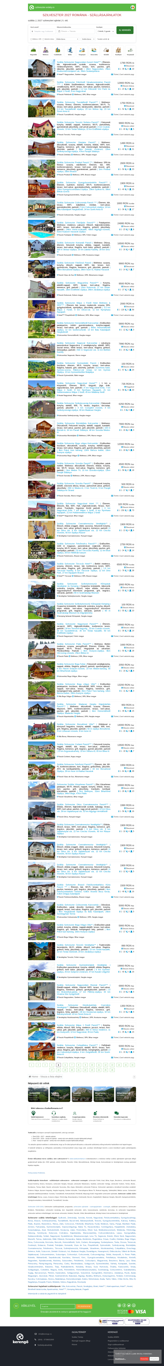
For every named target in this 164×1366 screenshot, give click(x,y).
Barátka (89, 1276)
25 (105, 1070)
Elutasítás (144, 1359)
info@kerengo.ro (45, 1334)
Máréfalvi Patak (129, 1224)
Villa (63, 1286)
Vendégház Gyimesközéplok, (69, 977)
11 (99, 1065)
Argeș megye (76, 756)
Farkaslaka (40, 1227)
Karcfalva (66, 1257)
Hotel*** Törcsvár (65, 576)
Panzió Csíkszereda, (66, 215)
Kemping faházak (74, 1289)
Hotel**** (62, 1289)
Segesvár (102, 1236)
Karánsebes (60, 1273)
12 (105, 1065)
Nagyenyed (55, 1236)
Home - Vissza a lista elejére (46, 1076)
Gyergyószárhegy (128, 1218)
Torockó (98, 1221)
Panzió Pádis (63, 656)
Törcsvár (58, 1248)
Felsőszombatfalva (111, 1218)
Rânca (55, 1224)
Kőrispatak (83, 1248)
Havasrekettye (94, 1227)
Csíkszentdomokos (106, 1233)
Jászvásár (43, 1276)
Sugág (30, 1273)
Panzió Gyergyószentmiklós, (69, 195)
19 (65, 1070)
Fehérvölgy (131, 1230)
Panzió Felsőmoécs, (66, 556)
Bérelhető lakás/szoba (37, 1289)
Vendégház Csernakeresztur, (69, 536)
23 (92, 1070)
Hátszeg (31, 1233)
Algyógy (81, 1276)
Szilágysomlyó (73, 1273)
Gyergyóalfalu (130, 1233)
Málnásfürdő (42, 1257)
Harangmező (103, 1251)
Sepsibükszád (54, 1257)
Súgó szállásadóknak (116, 1344)
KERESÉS (126, 30)
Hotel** (123, 1286)
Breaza (88, 1267)
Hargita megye (80, 114)
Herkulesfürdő (53, 1230)
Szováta (81, 1218)
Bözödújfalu (130, 1245)
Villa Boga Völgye (65, 696)
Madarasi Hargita (78, 1251)
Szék (78, 1242)
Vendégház (87, 1286)
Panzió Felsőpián (65, 235)
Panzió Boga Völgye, (66, 937)
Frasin (49, 1282)
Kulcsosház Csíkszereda (67, 917)
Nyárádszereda (45, 1261)
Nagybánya (32, 1282)
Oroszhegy (131, 1248)
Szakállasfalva (130, 1270)
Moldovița (121, 1230)
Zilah (61, 1224)
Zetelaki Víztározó (58, 1251)
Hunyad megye (86, 536)
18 (58, 1070)
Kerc (83, 1257)
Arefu (60, 1270)
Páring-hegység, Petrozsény (51, 1264)
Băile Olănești (58, 1239)
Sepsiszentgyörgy (69, 1227)
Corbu (66, 1264)
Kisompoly (81, 1282)
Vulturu (63, 1282)
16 (132, 1065)
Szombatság (103, 1270)
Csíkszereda (39, 1242)
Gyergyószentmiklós (111, 1221)
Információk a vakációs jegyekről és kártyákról (47, 1294)
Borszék (58, 1242)
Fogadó (86, 1289)
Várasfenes (94, 1248)
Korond (89, 1218)
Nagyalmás (71, 1282)
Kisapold (41, 1282)
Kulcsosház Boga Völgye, (68, 676)
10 (92, 1065)
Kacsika (31, 1279)
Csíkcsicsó (69, 1224)
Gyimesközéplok (53, 1227)
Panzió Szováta (64, 476)
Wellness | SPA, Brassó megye (84, 175)
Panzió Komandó (65, 255)
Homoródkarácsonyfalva (86, 1270)
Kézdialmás (122, 1257)
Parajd (118, 1224)
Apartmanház (52, 1289)
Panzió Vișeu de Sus (66, 275)
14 (119, 1065)
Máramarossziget (81, 1236)
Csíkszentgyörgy (97, 1254)
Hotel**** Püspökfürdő (66, 315)
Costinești (32, 1245)
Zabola (78, 1239)
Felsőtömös (79, 1261)
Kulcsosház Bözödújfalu (67, 435)
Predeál (50, 1245)
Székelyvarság (118, 1245)
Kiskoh (110, 1236)
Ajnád (133, 1273)
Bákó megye (79, 375)
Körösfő (132, 1257)
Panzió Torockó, (64, 135)
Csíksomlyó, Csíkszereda (78, 1254)
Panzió (79, 1286)
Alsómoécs (108, 1273)
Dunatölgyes (91, 1251)
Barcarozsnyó (40, 1273)
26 (112, 1070)
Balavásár (73, 1276)
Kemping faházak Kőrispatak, (69, 616)
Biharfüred (89, 1224)
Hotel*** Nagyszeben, (66, 74)
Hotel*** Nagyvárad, (66, 516)
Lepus (119, 1233)
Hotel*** (102, 1286)
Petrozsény (32, 1264)
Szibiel (46, 1236)
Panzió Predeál (64, 175)
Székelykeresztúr (71, 1248)
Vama (111, 1224)
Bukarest (49, 1267)
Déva (30, 1242)
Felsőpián (59, 1245)
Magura (54, 1270)
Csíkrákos (63, 1233)
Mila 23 (132, 1279)
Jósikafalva (130, 1227)
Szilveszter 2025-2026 (36, 1207)
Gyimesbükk (105, 1245)
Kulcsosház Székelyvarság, (68, 415)
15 (126, 1065)
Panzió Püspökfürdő (66, 1037)
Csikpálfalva (120, 1248)
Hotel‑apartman (113, 1286)
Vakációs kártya (49, 39)
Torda (116, 1242)
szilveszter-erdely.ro (44, 7)
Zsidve (84, 1279)
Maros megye (81, 355)
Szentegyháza (107, 1227)
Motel (95, 1286)
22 (85, 1070)
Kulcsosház (71, 1286)
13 (112, 1065)
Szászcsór (45, 1251)
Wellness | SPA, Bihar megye (85, 94)
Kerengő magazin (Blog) (81, 1341)
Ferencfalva (81, 1230)
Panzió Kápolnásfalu (66, 716)
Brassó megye (79, 556)
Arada (102, 1279)
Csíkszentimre (116, 1270)
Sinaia (133, 1267)
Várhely (113, 1264)
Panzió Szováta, (64, 496)
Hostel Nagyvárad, (65, 395)
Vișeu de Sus (80, 1245)
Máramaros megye (74, 736)
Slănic (114, 1279)
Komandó (68, 1245)
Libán (72, 1230)
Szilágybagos (33, 1270)
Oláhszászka (115, 1251)
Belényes (97, 1276)
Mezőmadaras (77, 1264)
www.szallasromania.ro (78, 1159)
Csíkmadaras (41, 1279)
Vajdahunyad (33, 1254)
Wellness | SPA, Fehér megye (85, 235)
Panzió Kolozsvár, (65, 295)
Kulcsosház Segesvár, (67, 355)
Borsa (30, 1221)
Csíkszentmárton (47, 1254)
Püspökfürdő (93, 1245)
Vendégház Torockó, (66, 957)
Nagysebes (32, 1261)
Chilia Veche (123, 1279)
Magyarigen (33, 1276)
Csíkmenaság (129, 1276)
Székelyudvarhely (49, 1221)
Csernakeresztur (35, 1248)
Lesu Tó (93, 1236)
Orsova (123, 1242)
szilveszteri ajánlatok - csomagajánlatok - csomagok (92, 1207)
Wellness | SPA (37, 39)
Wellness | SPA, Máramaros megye (89, 275)
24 (99, 1070)
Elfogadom (154, 1359)
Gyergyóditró (96, 1273)
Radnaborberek (67, 1267)
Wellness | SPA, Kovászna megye (86, 255)
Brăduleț (56, 1282)
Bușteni (37, 1224)
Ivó (68, 1251)
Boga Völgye (130, 1239)
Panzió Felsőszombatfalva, (68, 897)
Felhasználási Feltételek (36, 1173)
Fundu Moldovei (101, 1224)
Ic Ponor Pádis (129, 1254)
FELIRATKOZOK (84, 1306)
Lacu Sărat (130, 1261)
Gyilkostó (62, 1218)
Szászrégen (61, 1254)
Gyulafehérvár (66, 1236)
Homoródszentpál (73, 1279)
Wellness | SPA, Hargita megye (85, 155)
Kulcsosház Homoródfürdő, (68, 335)
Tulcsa (38, 1239)
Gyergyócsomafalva (95, 1257)
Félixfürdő (79, 1224)
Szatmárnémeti (61, 1276)
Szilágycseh (89, 1264)
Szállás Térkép (77, 1337)
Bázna (121, 1261)
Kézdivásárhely (107, 1248)
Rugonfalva (97, 1239)
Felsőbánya (110, 1257)
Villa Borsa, (62, 736)
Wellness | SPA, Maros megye (90, 435)
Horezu (51, 1279)
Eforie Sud (92, 1230)
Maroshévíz (46, 1224)
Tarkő (108, 1279)
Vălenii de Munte (128, 1251)
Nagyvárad (98, 1218)
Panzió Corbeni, (64, 756)
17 (52, 1070)
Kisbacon (41, 1245)
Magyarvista (102, 1261)
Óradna (113, 1267)
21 (79, 1070)
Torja (57, 1267)
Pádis (30, 1224)
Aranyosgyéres (108, 1276)
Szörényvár (42, 1233)
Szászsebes (67, 1261)
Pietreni (51, 1273)
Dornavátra (70, 1239)
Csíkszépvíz (90, 1261)
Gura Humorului (101, 1267)
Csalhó (112, 1239)
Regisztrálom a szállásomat (118, 1341)
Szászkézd (85, 1273)
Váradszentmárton (35, 1267)
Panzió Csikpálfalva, (66, 1057)
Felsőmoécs (48, 1248)
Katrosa (124, 1221)
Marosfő (31, 1239)
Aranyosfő (116, 1254)
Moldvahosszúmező (107, 1230)
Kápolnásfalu (75, 1233)
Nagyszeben (130, 1236)
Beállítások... (120, 1359)
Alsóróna (56, 1261)
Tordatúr (119, 1276)
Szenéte (132, 1264)
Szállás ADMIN (113, 1337)
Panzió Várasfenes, (66, 797)
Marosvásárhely (89, 1233)
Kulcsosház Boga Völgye (68, 456)
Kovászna (65, 1230)
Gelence (31, 1251)
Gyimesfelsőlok (102, 1264)
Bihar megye (77, 395)
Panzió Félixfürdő (65, 94)
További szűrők (102, 39)
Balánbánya (60, 1279)
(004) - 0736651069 (46, 1340)
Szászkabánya (34, 1230)
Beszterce (113, 1261)
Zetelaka (120, 1239)
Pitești (51, 1276)
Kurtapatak (122, 1264)
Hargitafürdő (120, 1227)
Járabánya (118, 1273)
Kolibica (132, 1221)
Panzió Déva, (63, 817)
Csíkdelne (45, 1270)
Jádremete (47, 1239)
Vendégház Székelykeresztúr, (69, 596)
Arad (44, 1230)
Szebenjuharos (107, 1242)
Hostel (129, 1286)
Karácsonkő (123, 1267)
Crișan (105, 1239)
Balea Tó (82, 1227)
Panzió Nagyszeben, (66, 997)
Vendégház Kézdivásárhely (68, 1017)
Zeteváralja (71, 1218)
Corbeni (84, 1242)
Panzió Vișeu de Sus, (66, 777)
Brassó (37, 1221)
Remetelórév (69, 1270)
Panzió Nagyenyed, (66, 636)
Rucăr (127, 1273)
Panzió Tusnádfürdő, (66, 114)
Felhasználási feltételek (117, 1348)
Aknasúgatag (94, 1242)
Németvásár (94, 1279)
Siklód (108, 1254)
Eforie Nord (119, 1236)
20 (72, 1070)
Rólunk (74, 1344)
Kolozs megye (77, 295)
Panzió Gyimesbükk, (66, 375)
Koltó (38, 1251)
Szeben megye (80, 74)
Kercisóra (49, 1242)
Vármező (76, 1257)
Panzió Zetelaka (64, 155)
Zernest (31, 1227)
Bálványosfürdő (86, 1221)
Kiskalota (79, 1267)
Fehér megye (76, 135)
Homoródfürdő (68, 1242)
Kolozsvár (53, 1233)
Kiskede (31, 1257)
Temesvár (131, 1242)
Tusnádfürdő (63, 1221)
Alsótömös (86, 1239)
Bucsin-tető (74, 1221)
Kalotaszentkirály (35, 1236)
